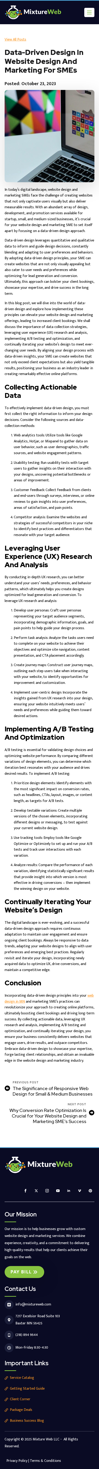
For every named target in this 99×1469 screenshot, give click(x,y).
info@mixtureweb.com (33, 1304)
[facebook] (25, 1191)
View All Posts (15, 39)
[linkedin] (69, 1191)
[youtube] (58, 1191)
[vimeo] (80, 1191)
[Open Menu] (89, 12)
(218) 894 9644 (26, 1335)
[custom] (90, 1191)
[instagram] (47, 1191)
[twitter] (36, 1191)
